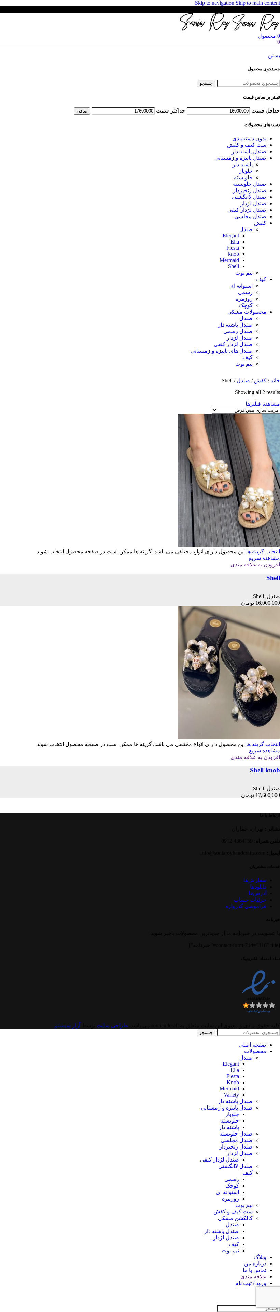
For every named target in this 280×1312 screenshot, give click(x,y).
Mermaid (229, 260)
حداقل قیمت (265, 111)
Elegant (231, 235)
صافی (81, 111)
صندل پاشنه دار (249, 151)
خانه (274, 380)
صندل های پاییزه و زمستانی (222, 351)
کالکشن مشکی (235, 1218)
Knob (233, 1082)
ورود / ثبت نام (250, 1283)
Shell (233, 266)
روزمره (244, 299)
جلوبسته (243, 177)
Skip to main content (258, 3)
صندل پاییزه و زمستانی (240, 158)
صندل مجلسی (250, 216)
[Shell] (229, 545)
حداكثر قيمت (170, 111)
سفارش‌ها (254, 880)
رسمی (245, 292)
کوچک (246, 305)
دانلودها (258, 887)
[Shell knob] (229, 737)
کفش (260, 223)
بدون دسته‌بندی (249, 138)
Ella (234, 242)
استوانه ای (241, 286)
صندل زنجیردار (249, 190)
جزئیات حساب (250, 900)
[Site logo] (255, 29)
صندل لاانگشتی (249, 197)
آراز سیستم (67, 1025)
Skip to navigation (215, 3)
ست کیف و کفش (246, 145)
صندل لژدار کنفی (246, 210)
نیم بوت (244, 273)
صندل (246, 229)
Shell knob (265, 770)
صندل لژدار (253, 203)
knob (233, 254)
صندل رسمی (238, 331)
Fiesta (232, 248)
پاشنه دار (243, 164)
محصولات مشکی (246, 312)
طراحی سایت (112, 1025)
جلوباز (246, 171)
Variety (231, 1095)
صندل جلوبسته (249, 184)
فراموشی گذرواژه (245, 906)
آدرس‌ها (257, 893)
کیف (261, 279)
